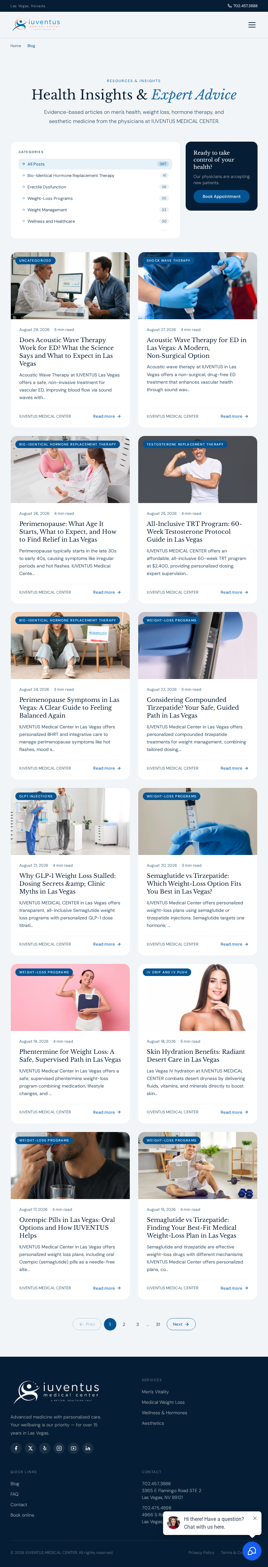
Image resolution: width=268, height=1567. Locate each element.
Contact (18, 1504)
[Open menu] (252, 24)
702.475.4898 (156, 1508)
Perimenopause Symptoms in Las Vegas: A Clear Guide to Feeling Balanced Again (69, 708)
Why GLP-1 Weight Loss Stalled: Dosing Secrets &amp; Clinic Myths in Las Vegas (67, 884)
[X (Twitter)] (30, 1448)
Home (15, 45)
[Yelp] (44, 1448)
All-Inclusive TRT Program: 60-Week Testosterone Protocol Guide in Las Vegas (194, 532)
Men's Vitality (155, 1392)
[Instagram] (59, 1448)
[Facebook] (16, 1448)
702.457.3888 (245, 6)
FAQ (14, 1494)
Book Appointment (222, 196)
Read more (104, 416)
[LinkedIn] (87, 1448)
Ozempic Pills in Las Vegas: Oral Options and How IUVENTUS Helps (67, 1228)
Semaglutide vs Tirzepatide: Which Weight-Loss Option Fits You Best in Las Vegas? (194, 884)
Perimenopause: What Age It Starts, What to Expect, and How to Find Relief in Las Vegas (67, 532)
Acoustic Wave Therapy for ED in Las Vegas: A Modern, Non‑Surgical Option (196, 348)
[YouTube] (73, 1448)
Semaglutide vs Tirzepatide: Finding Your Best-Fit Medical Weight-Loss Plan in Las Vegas (192, 1228)
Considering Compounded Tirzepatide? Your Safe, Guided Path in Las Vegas (193, 708)
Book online (22, 1515)
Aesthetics (153, 1423)
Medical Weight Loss (163, 1402)
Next (177, 1324)
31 (158, 1324)
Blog (14, 1484)
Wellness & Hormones (164, 1413)
